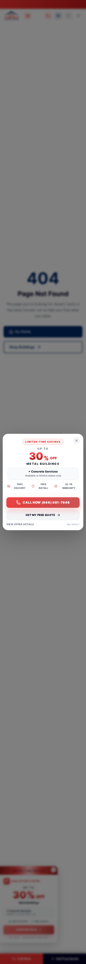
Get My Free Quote (40, 515)
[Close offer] (76, 441)
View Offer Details (20, 524)
